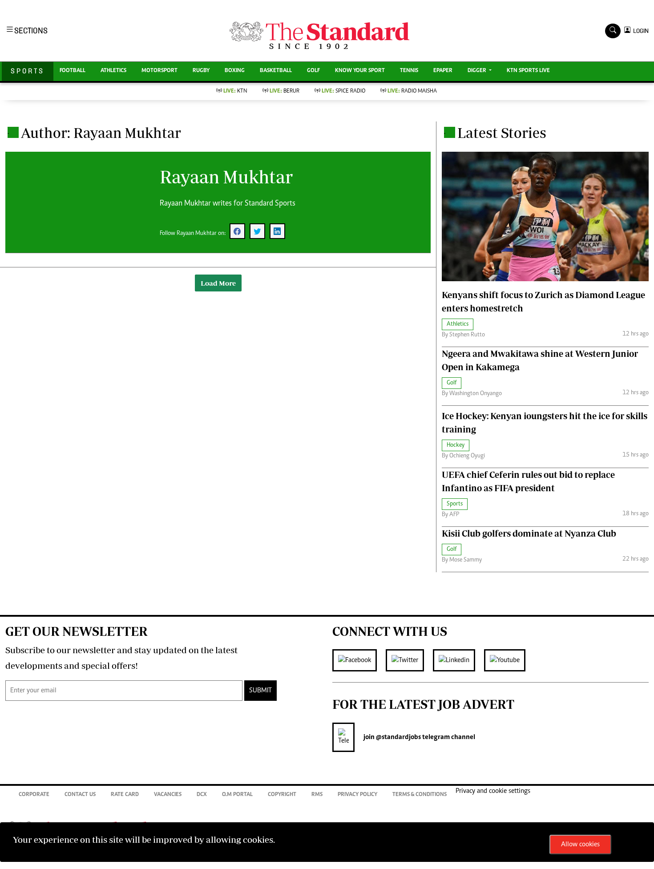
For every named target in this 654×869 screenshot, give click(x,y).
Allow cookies (580, 844)
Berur (284, 91)
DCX (202, 795)
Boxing (235, 71)
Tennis (409, 71)
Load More (218, 283)
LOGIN (639, 31)
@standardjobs (398, 737)
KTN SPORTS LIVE (528, 71)
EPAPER (442, 71)
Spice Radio (343, 91)
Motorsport (159, 71)
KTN (235, 91)
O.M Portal (237, 795)
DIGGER (478, 71)
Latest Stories (501, 133)
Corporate (34, 795)
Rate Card (125, 795)
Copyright (282, 795)
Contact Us (80, 795)
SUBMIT (260, 690)
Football (72, 71)
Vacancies (168, 795)
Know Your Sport (360, 71)
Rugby (201, 71)
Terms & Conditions (419, 795)
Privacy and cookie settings (493, 791)
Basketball (276, 71)
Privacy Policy (357, 795)
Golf (313, 71)
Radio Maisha (412, 91)
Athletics (113, 71)
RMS (317, 795)
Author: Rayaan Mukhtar (101, 133)
